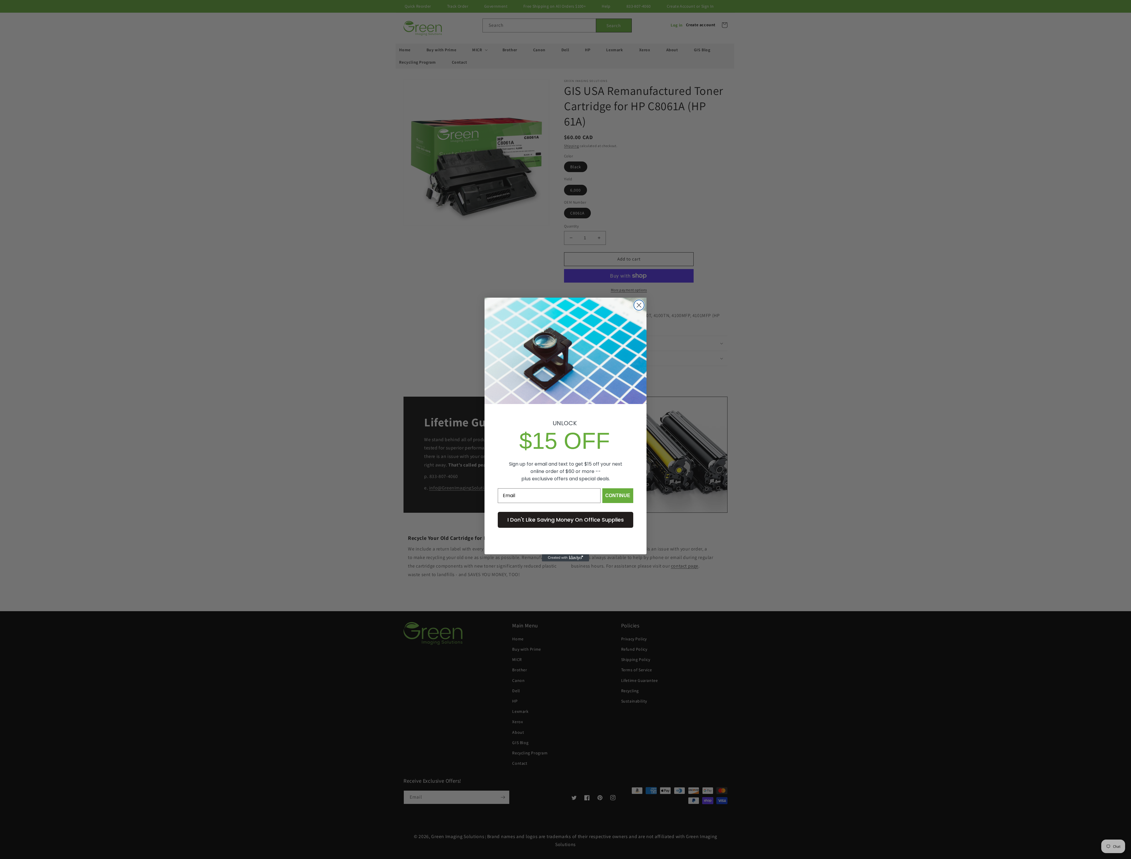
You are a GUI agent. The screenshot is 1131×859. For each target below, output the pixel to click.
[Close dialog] (639, 305)
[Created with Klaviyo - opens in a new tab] (565, 557)
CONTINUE (617, 495)
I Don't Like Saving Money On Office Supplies (565, 519)
